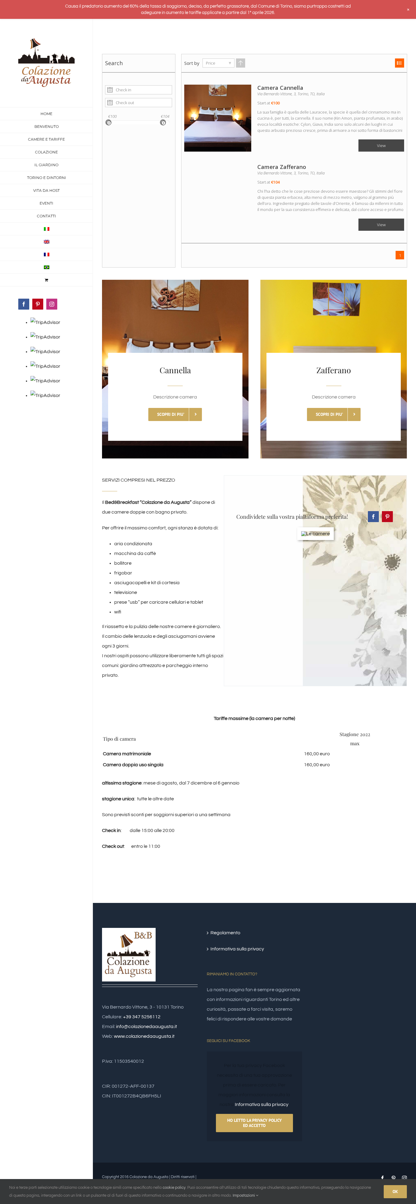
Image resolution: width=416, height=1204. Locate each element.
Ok (395, 1191)
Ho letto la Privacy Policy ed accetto (254, 1123)
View (381, 145)
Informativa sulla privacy (237, 948)
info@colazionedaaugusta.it (146, 1026)
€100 (112, 116)
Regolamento (225, 932)
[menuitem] (46, 229)
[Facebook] (373, 517)
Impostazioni (244, 1195)
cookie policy (174, 1187)
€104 (165, 116)
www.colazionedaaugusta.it (144, 1036)
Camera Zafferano (281, 167)
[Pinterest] (387, 517)
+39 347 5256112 (141, 1016)
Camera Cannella (280, 88)
